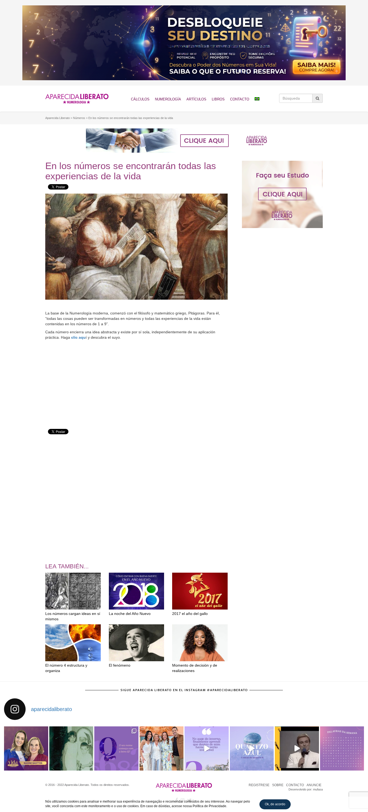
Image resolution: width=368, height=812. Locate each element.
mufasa (318, 789)
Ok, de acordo (275, 804)
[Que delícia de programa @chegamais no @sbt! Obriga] (162, 748)
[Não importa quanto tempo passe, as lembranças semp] (71, 748)
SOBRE (277, 785)
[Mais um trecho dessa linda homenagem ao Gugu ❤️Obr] (297, 748)
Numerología (168, 99)
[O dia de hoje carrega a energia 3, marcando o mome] (207, 748)
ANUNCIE (314, 785)
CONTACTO (295, 785)
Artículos (196, 99)
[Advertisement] (136, 380)
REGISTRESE (259, 785)
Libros (218, 99)
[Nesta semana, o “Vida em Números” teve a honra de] (26, 748)
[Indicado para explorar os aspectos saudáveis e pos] (252, 748)
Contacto (239, 99)
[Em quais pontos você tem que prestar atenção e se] (342, 748)
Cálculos (140, 99)
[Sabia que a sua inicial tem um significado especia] (116, 748)
